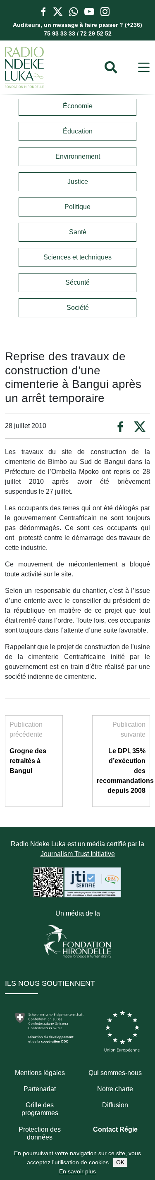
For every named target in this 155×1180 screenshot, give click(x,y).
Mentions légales (40, 1072)
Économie (78, 105)
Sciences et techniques (77, 257)
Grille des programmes (39, 1108)
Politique (77, 206)
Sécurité (77, 282)
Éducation (78, 131)
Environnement (77, 156)
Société (78, 307)
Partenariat (40, 1088)
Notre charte (115, 1088)
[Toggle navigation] (144, 67)
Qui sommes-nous (115, 1072)
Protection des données (40, 1133)
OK (120, 1162)
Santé (77, 232)
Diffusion (115, 1105)
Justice (77, 181)
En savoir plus (77, 1171)
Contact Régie (115, 1129)
